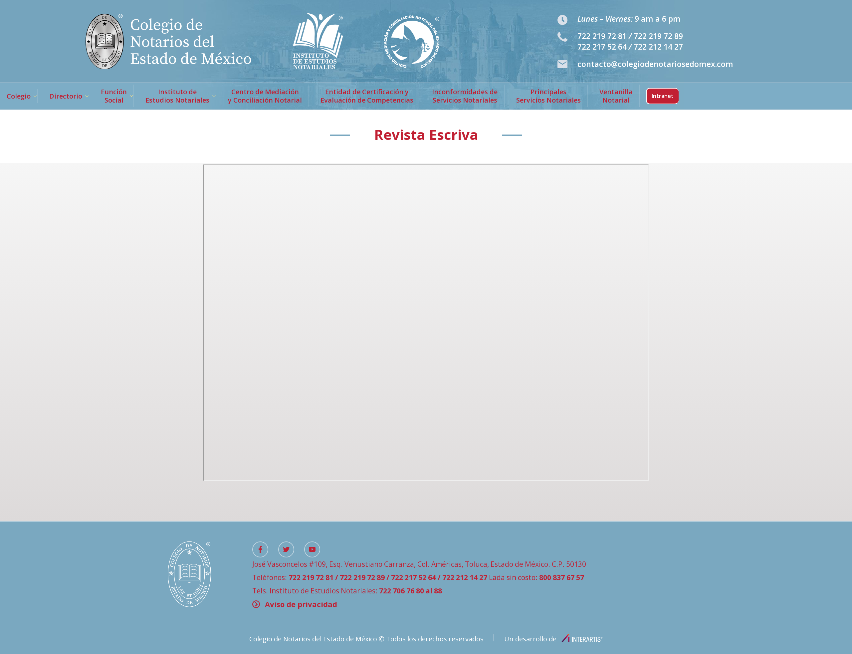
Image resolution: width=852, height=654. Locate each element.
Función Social (114, 96)
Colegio (19, 96)
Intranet (663, 96)
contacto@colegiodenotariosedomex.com (655, 64)
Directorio (65, 96)
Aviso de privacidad (301, 604)
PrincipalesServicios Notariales (548, 96)
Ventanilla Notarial (616, 96)
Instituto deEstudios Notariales (177, 96)
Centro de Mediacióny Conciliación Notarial (265, 96)
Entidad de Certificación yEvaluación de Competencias (366, 96)
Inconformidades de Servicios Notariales (465, 96)
